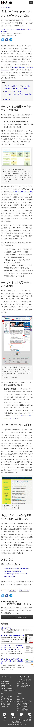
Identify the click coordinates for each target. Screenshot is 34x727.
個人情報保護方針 (16, 722)
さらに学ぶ (8, 99)
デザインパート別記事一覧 (8, 690)
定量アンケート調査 (6, 685)
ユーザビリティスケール (23, 686)
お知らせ (5, 720)
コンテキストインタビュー (8, 699)
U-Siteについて (13, 720)
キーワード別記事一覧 (6, 688)
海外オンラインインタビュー (24, 701)
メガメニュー (23, 416)
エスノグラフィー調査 (6, 696)
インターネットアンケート (24, 703)
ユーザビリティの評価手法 (24, 680)
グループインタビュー (23, 708)
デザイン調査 (20, 698)
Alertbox (3, 680)
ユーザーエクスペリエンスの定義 (23, 191)
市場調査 (19, 693)
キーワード (4, 590)
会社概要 (28, 720)
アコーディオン (12, 418)
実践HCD (3, 686)
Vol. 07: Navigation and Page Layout (15, 574)
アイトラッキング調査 (23, 683)
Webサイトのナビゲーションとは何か (16, 88)
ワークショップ (5, 706)
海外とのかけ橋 (5, 683)
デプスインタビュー (22, 706)
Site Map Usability (10, 576)
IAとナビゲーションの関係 (13, 91)
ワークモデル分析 (5, 703)
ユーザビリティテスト (23, 681)
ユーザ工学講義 (5, 681)
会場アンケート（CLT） (23, 704)
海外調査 (19, 699)
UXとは (3, 693)
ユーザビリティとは (23, 677)
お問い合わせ (21, 720)
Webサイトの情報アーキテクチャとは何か (17, 86)
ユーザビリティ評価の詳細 (17, 617)
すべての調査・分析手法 (23, 710)
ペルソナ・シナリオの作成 (8, 701)
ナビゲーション (12, 590)
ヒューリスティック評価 (23, 685)
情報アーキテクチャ (24, 590)
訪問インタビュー (5, 698)
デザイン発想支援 (5, 704)
